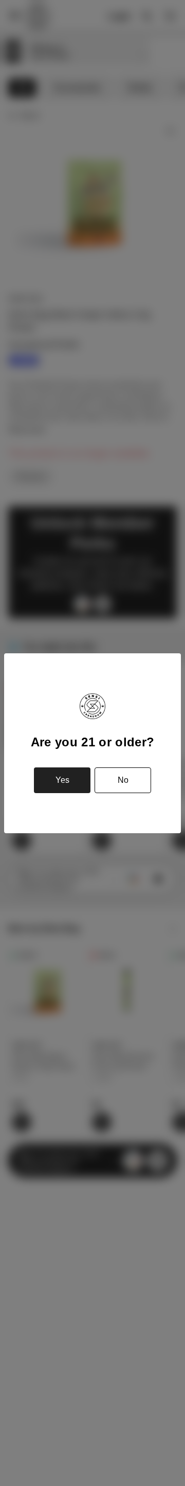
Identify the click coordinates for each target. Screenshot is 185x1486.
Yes (62, 780)
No (123, 780)
